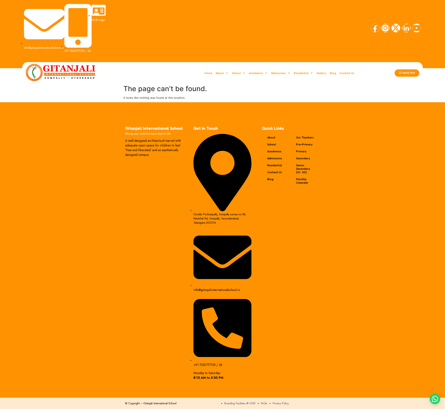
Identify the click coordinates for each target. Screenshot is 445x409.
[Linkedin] (406, 28)
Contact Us (346, 73)
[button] (435, 399)
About (220, 73)
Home (208, 73)
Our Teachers (305, 137)
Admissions (278, 73)
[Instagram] (385, 28)
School (236, 73)
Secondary (303, 158)
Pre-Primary (304, 144)
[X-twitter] (395, 28)
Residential (301, 73)
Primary (301, 151)
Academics (256, 73)
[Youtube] (416, 28)
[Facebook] (375, 28)
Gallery (321, 73)
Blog (333, 73)
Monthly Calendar (302, 180)
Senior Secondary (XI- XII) (303, 168)
